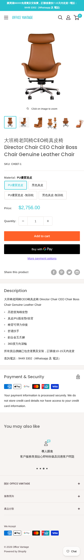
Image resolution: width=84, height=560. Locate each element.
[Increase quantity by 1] (48, 221)
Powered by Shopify (15, 551)
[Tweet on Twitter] (69, 272)
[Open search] (60, 17)
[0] (76, 17)
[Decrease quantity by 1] (23, 221)
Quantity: (10, 221)
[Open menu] (6, 17)
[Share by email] (77, 272)
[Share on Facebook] (54, 272)
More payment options (42, 258)
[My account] (68, 17)
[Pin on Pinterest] (61, 272)
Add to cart (42, 236)
